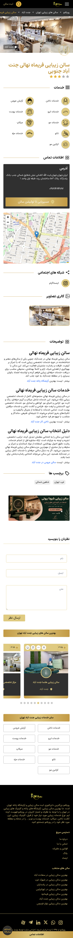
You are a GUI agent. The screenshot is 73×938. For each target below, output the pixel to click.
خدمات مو (54, 749)
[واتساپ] (53, 923)
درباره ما (64, 839)
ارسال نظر (14, 618)
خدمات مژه (19, 759)
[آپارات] (23, 923)
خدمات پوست (19, 738)
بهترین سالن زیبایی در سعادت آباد (51, 875)
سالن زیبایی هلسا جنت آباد (46, 682)
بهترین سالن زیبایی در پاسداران (52, 884)
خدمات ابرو (53, 738)
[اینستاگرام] (61, 923)
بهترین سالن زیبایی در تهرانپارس (52, 889)
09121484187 (56, 189)
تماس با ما (62, 844)
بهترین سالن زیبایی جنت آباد (53, 899)
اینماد (65, 858)
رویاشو (66, 12)
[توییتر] (46, 923)
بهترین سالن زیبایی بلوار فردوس (52, 903)
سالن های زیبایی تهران (47, 12)
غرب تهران (59, 482)
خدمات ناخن (53, 728)
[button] (36, 234)
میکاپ (19, 749)
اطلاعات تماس (36, 934)
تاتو (54, 759)
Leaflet (63, 261)
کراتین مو (53, 770)
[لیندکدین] (38, 923)
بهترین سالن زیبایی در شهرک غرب (51, 880)
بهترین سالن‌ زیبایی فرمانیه (54, 894)
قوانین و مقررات (60, 848)
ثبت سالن (8, 4)
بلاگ (65, 853)
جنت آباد (26, 12)
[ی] (36, 508)
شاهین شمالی (42, 482)
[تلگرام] (31, 923)
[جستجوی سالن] (18, 4)
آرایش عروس (19, 728)
